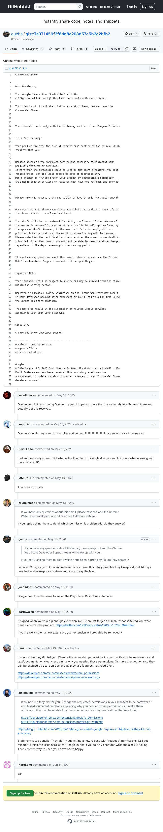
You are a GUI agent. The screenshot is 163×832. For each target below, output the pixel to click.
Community (82, 811)
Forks (81, 48)
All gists (91, 6)
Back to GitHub (110, 6)
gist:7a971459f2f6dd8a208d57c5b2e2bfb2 (68, 34)
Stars (59, 48)
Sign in (131, 7)
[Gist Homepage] (19, 6)
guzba (17, 34)
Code (13, 48)
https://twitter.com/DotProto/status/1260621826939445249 (95, 625)
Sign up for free (20, 793)
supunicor (25, 424)
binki (21, 648)
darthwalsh (26, 611)
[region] (81, 230)
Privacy (46, 811)
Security (58, 811)
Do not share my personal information (81, 815)
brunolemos (26, 502)
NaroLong (25, 764)
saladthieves (27, 395)
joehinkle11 (26, 587)
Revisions (34, 48)
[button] (126, 49)
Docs (95, 811)
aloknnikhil (26, 692)
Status (69, 811)
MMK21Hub (26, 478)
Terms (35, 811)
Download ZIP (149, 48)
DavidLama (26, 449)
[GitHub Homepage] (69, 821)
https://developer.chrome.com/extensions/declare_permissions (58, 673)
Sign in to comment (130, 793)
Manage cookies (122, 811)
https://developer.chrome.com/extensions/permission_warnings (59, 677)
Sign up (147, 7)
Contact (105, 811)
